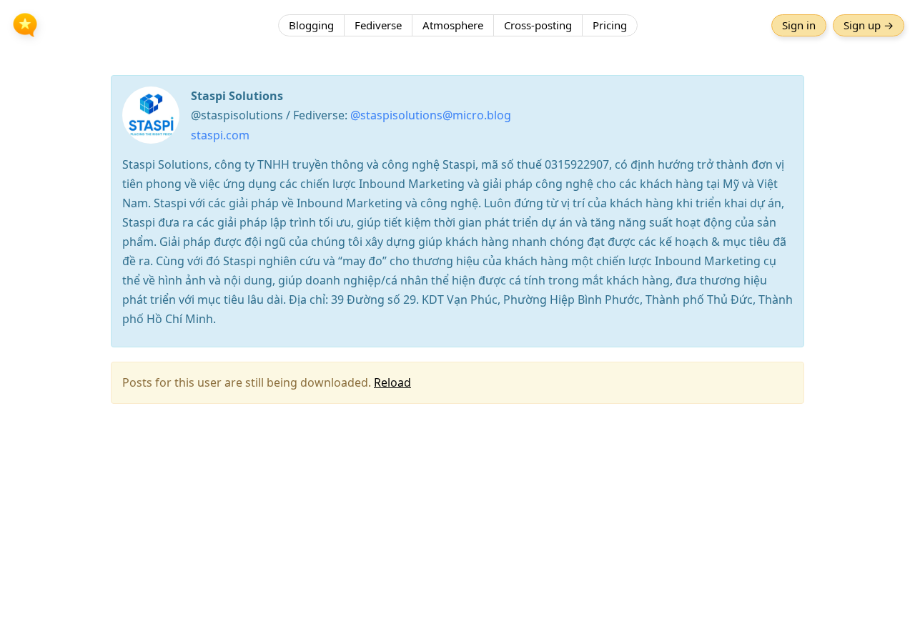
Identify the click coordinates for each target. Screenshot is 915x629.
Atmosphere (452, 25)
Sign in (799, 25)
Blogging (311, 25)
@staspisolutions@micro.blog (430, 115)
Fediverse (378, 25)
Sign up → (869, 25)
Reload (392, 382)
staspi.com (220, 135)
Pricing (610, 25)
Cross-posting (538, 25)
